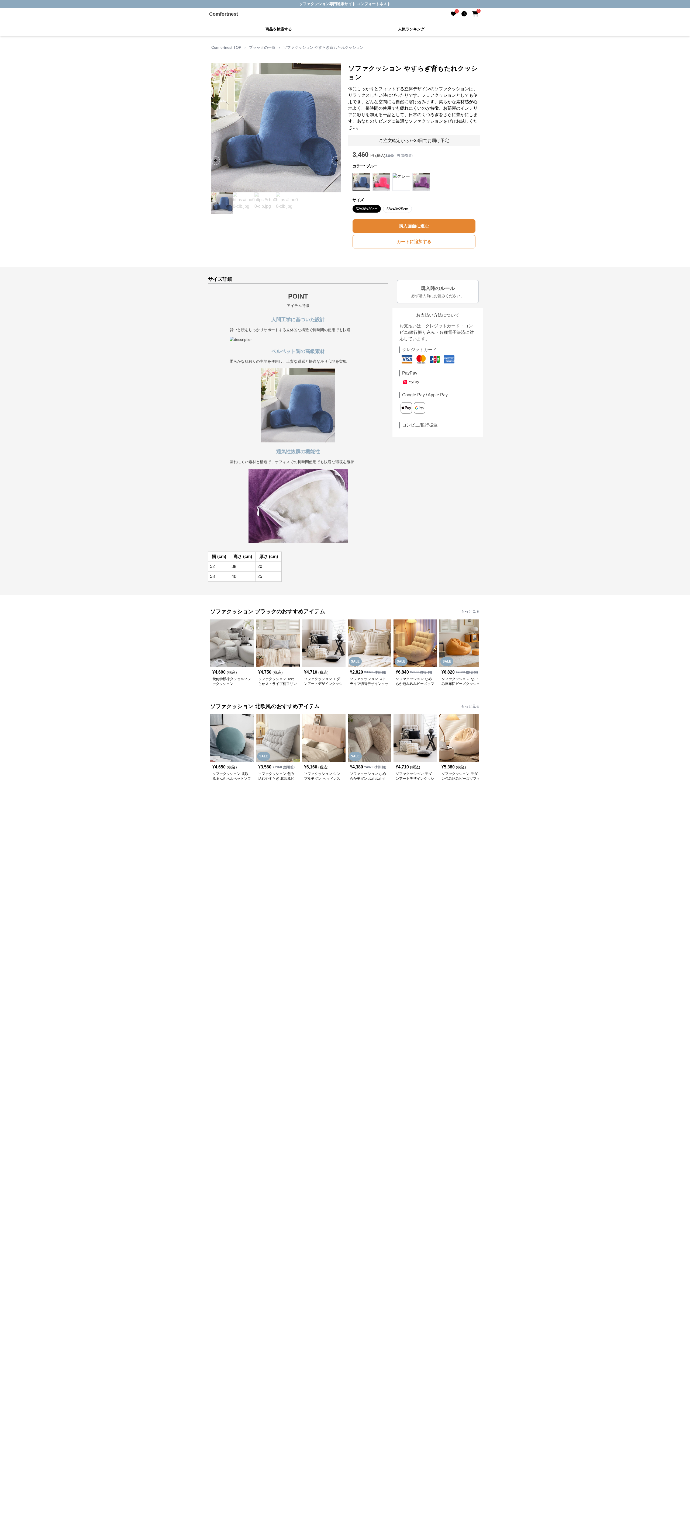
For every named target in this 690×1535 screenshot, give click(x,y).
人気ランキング (411, 29)
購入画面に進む (414, 226)
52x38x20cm (367, 209)
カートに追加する (414, 241)
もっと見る (470, 611)
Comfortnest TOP (226, 47)
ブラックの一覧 (262, 47)
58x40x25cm (397, 209)
